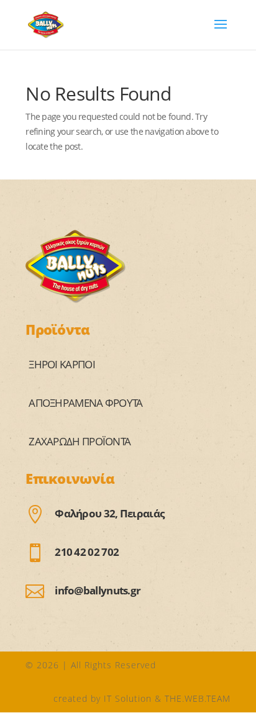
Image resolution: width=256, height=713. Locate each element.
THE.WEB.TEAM (198, 698)
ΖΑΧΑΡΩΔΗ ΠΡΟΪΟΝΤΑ (79, 441)
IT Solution (128, 698)
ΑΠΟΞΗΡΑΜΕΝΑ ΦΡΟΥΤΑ (85, 403)
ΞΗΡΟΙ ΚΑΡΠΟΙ (62, 364)
